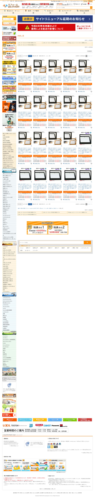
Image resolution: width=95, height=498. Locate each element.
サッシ (23, 6)
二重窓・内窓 (5, 179)
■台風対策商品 (6, 153)
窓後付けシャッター (7, 155)
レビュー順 (48, 55)
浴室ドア (40, 7)
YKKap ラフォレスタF (7, 273)
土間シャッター (6, 228)
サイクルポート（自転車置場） (9, 339)
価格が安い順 (35, 55)
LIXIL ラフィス (6, 264)
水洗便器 (5, 319)
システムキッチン (33, 7)
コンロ (4, 308)
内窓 (27, 7)
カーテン (5, 213)
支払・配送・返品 (70, 492)
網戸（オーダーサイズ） (8, 173)
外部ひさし (5, 222)
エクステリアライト (7, 359)
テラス (4, 343)
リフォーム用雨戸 (6, 231)
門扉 (4, 352)
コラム (75, 492)
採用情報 (80, 492)
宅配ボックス (5, 361)
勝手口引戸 (5, 202)
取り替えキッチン (6, 302)
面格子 (23, 7)
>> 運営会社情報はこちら (13, 445)
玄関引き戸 (35, 6)
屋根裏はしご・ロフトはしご (9, 286)
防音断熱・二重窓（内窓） (8, 151)
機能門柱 (5, 364)
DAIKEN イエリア (7, 277)
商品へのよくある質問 (34, 492)
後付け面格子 (5, 177)
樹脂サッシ (5, 188)
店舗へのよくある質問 (24, 492)
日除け (4, 348)
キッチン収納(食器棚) (7, 310)
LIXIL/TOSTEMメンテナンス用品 (9, 234)
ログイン (64, 4)
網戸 (68, 247)
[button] (92, 56)
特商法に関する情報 (61, 492)
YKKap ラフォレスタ (7, 271)
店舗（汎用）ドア (6, 204)
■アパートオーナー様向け (8, 149)
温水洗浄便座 (5, 322)
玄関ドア (29, 6)
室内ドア (51, 6)
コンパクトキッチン (7, 299)
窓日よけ (5, 218)
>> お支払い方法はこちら (87, 452)
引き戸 (4, 248)
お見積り (5, 328)
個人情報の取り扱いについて (50, 492)
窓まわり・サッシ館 (44, 208)
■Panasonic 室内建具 (7, 144)
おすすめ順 (25, 55)
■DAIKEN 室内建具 (7, 146)
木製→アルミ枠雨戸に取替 (8, 156)
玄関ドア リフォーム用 (7, 197)
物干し (4, 220)
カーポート (45, 7)
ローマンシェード (6, 215)
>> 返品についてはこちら (85, 486)
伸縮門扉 (5, 353)
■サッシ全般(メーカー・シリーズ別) (9, 134)
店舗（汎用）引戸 (6, 206)
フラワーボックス (6, 217)
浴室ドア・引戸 (6, 208)
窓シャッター (5, 226)
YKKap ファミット (7, 275)
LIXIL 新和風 (5, 268)
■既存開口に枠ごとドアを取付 (9, 167)
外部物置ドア (5, 209)
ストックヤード (6, 344)
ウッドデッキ (5, 346)
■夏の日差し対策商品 (7, 158)
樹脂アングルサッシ (7, 184)
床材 (4, 289)
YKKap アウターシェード (8, 162)
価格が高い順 (42, 55)
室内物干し (5, 287)
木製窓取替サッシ (6, 193)
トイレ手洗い (5, 320)
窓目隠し (5, 211)
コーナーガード (6, 291)
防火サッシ (5, 189)
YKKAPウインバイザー (8, 164)
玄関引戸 (5, 199)
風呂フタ (5, 315)
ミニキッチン (5, 304)
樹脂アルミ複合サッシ (7, 186)
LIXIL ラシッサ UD (7, 262)
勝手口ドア (41, 6)
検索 (91, 7)
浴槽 (4, 313)
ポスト (4, 363)
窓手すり (5, 224)
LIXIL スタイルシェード (8, 160)
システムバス (5, 311)
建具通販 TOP (16, 492)
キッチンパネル (6, 306)
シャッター (50, 7)
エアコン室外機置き (7, 357)
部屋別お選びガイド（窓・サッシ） (9, 239)
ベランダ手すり (6, 366)
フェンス (5, 355)
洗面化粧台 (5, 326)
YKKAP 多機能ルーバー (8, 165)
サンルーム (5, 335)
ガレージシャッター (7, 341)
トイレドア (5, 246)
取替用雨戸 (5, 229)
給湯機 (4, 317)
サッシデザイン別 (6, 180)
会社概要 (42, 492)
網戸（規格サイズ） (7, 175)
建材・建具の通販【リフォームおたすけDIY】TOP (28, 208)
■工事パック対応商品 (7, 147)
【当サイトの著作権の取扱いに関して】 (47, 488)
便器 (47, 6)
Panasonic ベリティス (8, 269)
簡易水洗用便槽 (6, 324)
